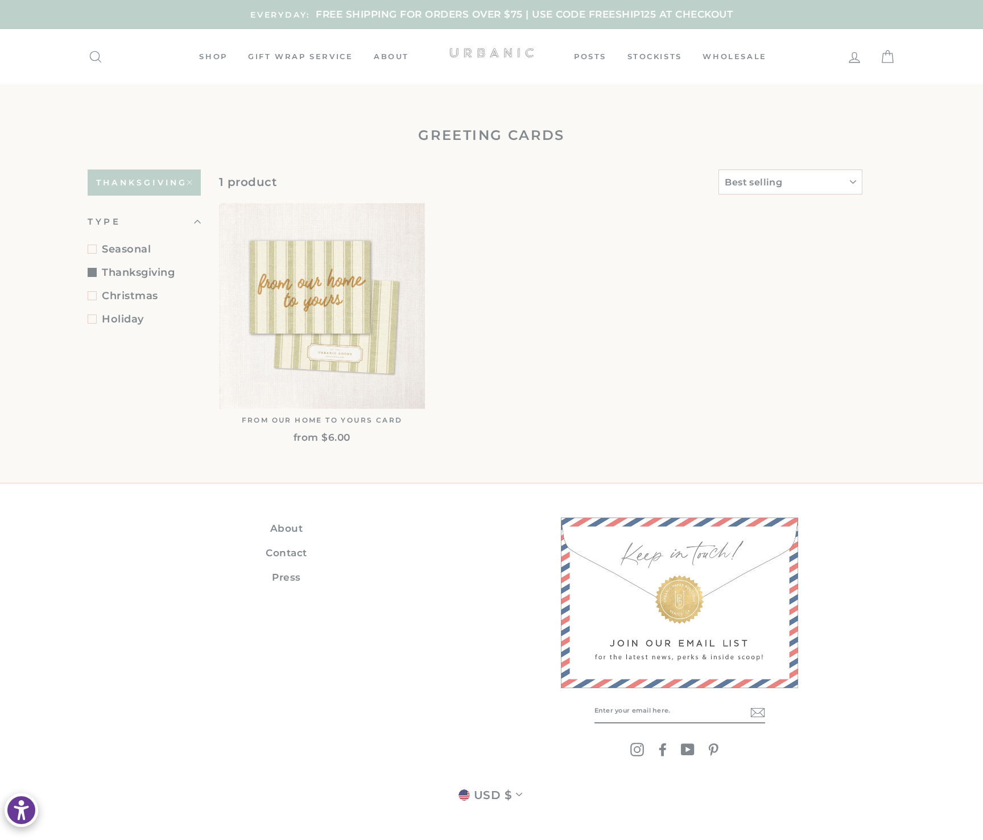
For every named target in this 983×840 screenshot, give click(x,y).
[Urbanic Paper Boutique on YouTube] (688, 749)
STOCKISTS (654, 56)
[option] (491, 14)
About (286, 528)
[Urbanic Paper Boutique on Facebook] (663, 749)
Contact (286, 552)
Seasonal (126, 249)
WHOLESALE (734, 56)
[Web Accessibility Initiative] (21, 810)
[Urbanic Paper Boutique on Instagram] (637, 749)
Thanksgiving (141, 182)
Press (286, 577)
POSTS (590, 56)
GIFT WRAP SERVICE (300, 56)
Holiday (123, 319)
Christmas (130, 295)
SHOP (213, 56)
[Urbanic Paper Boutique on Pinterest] (713, 749)
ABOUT (391, 56)
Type (104, 221)
